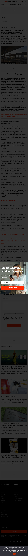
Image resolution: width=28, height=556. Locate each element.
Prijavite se (13, 287)
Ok (14, 553)
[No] (26, 550)
